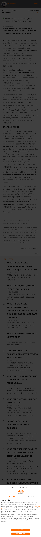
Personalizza (20, 533)
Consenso (11, 496)
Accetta (20, 530)
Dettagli (31, 496)
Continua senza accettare (21, 487)
